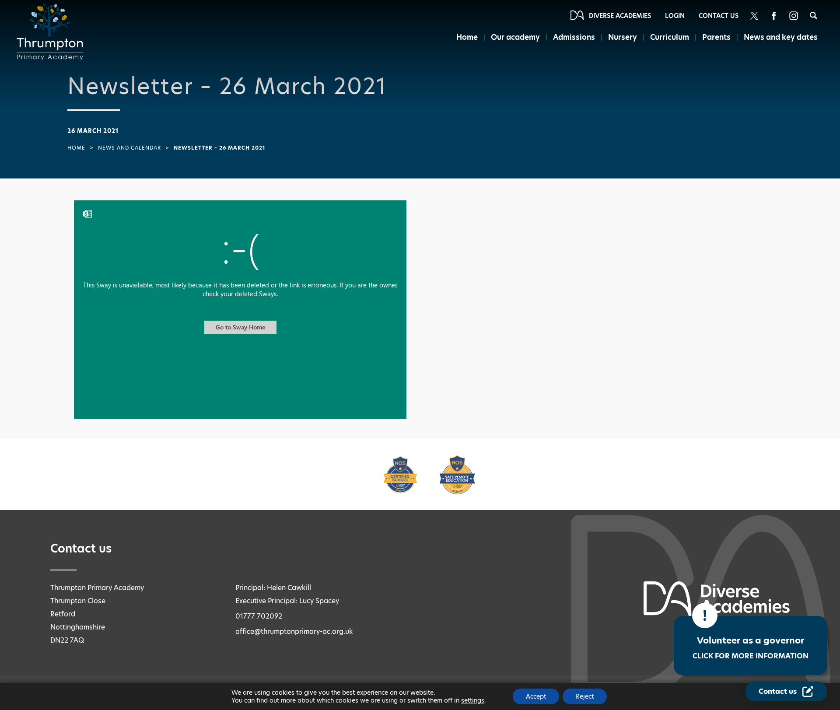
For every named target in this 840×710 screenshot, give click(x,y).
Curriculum (669, 37)
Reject (585, 696)
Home (467, 37)
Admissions (574, 37)
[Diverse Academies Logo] (52, 31)
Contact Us (718, 15)
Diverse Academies (620, 15)
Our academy (515, 37)
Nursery (622, 37)
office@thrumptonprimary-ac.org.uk (294, 631)
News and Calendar (129, 147)
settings (472, 700)
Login (675, 15)
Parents (716, 37)
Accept (536, 696)
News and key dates (781, 37)
